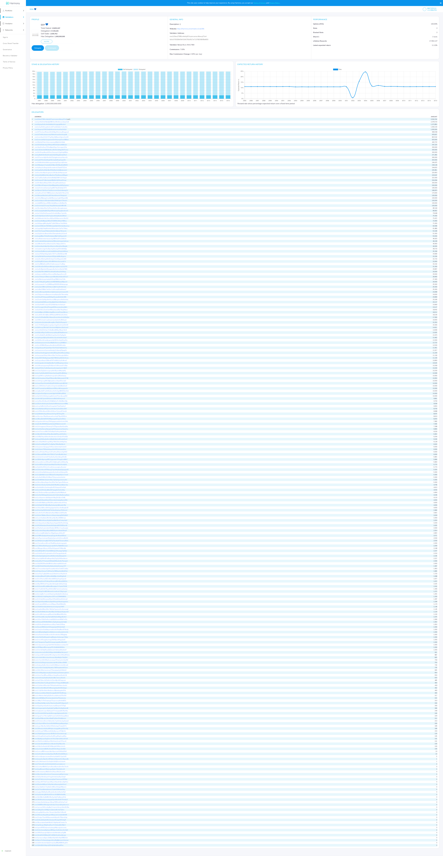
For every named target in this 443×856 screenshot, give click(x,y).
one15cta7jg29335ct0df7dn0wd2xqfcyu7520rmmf (51, 510)
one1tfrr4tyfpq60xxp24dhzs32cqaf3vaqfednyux (50, 183)
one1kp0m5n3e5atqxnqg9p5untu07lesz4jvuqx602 (51, 396)
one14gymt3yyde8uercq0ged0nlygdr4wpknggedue (51, 602)
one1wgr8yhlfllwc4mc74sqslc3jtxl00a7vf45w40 (50, 812)
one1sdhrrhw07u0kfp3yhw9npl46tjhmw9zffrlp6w (51, 513)
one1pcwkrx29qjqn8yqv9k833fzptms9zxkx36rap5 (51, 530)
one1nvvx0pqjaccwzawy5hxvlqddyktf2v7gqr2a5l (50, 756)
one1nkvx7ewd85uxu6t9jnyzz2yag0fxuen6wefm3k (51, 675)
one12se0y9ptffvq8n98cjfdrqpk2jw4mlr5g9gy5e (50, 335)
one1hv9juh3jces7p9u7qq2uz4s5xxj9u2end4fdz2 (50, 216)
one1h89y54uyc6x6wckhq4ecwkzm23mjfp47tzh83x (51, 437)
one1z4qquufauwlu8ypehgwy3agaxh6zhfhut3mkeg (51, 523)
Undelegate (52, 48)
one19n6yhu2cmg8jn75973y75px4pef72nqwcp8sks (51, 541)
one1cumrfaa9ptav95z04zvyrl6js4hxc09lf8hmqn (50, 518)
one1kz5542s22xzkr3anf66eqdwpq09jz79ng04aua (51, 310)
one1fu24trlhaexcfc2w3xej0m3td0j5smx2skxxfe (50, 761)
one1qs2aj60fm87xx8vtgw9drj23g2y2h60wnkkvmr (51, 558)
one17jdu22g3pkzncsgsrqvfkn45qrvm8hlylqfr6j (50, 371)
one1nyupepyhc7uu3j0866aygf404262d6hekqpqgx (51, 284)
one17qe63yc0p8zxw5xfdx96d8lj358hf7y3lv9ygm (51, 178)
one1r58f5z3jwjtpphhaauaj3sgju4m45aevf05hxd (50, 536)
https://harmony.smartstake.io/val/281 (190, 29)
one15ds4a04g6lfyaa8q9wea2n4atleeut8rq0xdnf (50, 650)
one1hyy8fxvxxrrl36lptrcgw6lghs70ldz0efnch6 (50, 769)
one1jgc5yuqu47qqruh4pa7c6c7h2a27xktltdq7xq (51, 348)
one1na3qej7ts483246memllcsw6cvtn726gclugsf (51, 591)
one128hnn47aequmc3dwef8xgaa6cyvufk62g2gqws (52, 185)
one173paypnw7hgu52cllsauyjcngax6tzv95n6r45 (51, 642)
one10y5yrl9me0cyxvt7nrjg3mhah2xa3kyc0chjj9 (50, 777)
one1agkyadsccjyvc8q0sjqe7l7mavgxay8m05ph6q (51, 711)
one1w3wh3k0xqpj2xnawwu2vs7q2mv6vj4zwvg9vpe (52, 495)
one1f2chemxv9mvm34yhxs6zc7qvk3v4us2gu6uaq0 (52, 721)
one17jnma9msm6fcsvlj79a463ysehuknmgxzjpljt (51, 543)
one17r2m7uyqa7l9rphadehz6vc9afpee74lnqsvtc (50, 231)
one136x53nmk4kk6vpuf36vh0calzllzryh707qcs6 (50, 741)
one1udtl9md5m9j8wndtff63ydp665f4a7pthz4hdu (51, 315)
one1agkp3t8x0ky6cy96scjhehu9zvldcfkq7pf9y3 (50, 792)
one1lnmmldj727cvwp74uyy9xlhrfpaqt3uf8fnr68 (50, 206)
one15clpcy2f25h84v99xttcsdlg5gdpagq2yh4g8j (51, 622)
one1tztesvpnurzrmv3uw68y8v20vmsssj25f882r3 (50, 343)
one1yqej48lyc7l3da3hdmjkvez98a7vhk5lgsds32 (50, 236)
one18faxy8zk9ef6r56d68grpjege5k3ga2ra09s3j (50, 419)
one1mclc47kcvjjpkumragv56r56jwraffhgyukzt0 (50, 640)
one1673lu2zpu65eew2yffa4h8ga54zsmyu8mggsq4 (52, 132)
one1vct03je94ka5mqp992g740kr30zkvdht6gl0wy (51, 442)
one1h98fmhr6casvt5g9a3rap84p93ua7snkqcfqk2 (51, 520)
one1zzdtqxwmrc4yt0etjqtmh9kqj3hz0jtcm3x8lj (50, 497)
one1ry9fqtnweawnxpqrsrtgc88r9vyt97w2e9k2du (50, 239)
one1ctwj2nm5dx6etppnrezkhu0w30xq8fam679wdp (52, 629)
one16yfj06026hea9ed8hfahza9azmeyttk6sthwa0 (50, 563)
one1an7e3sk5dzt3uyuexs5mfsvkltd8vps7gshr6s (51, 213)
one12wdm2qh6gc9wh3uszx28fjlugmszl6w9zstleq (51, 299)
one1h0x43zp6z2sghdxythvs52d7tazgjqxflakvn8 (50, 553)
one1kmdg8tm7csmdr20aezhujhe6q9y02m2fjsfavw (51, 594)
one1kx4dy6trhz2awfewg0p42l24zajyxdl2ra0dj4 (50, 487)
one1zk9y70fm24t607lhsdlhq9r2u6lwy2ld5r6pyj (50, 272)
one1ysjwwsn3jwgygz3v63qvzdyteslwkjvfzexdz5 (50, 447)
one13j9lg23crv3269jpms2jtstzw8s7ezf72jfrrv (49, 810)
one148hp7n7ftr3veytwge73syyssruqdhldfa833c (50, 701)
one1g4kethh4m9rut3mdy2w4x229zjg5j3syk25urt (51, 155)
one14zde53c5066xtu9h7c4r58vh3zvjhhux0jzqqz (50, 835)
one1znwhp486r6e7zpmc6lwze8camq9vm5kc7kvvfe (51, 767)
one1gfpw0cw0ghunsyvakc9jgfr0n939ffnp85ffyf (50, 393)
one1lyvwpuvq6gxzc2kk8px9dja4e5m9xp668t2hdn (51, 838)
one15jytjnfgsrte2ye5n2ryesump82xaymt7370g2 (50, 706)
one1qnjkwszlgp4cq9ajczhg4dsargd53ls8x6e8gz (51, 249)
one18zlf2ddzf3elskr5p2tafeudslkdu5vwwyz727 (50, 566)
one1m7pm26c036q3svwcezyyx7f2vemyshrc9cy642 (51, 660)
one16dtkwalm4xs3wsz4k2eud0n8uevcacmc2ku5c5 (51, 218)
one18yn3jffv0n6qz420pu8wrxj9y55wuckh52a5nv (51, 434)
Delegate (37, 48)
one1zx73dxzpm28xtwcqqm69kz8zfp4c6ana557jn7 (51, 277)
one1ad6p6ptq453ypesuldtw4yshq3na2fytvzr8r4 (51, 409)
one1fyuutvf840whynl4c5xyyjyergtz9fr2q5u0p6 (50, 627)
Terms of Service (259, 3)
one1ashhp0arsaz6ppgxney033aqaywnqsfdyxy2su (51, 429)
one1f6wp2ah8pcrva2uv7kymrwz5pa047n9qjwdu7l (51, 703)
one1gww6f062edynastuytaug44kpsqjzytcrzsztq (50, 827)
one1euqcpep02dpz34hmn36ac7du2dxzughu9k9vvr (51, 355)
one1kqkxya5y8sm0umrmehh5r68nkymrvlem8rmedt (51, 665)
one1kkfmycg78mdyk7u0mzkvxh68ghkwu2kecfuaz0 (51, 327)
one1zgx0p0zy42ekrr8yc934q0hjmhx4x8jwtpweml (51, 170)
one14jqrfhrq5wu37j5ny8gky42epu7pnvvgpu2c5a (51, 147)
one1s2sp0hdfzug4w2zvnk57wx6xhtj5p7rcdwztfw (51, 127)
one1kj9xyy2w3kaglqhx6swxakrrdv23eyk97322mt (51, 167)
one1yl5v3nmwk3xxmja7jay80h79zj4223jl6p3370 (51, 188)
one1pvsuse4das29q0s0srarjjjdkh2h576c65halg (50, 693)
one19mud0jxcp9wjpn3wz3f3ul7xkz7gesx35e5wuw (51, 482)
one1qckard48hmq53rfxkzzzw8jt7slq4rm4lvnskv (50, 287)
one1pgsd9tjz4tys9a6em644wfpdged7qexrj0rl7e (50, 726)
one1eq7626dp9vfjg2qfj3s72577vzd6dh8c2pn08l (51, 254)
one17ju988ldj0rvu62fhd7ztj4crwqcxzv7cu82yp (50, 264)
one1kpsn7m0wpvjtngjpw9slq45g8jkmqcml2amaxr (52, 840)
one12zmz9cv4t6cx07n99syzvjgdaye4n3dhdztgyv (51, 688)
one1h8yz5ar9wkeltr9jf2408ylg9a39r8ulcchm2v (50, 746)
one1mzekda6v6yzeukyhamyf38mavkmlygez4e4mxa (51, 241)
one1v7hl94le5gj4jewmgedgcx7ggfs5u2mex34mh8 (51, 325)
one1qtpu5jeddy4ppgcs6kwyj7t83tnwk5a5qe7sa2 (51, 802)
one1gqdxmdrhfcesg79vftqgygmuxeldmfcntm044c (51, 421)
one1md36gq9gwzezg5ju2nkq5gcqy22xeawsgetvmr (52, 673)
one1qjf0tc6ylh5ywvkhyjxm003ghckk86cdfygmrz (50, 256)
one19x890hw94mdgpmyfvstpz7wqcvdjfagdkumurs (52, 805)
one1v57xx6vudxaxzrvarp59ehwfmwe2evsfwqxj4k (51, 134)
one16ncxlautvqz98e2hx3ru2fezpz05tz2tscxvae (50, 772)
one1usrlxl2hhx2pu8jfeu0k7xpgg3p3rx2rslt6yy (50, 490)
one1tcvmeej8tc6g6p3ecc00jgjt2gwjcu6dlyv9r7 (50, 533)
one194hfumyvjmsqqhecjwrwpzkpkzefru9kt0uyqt (50, 320)
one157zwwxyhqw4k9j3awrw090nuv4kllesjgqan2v (51, 388)
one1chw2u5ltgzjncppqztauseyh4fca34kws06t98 (51, 662)
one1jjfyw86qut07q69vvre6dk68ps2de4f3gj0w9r (50, 576)
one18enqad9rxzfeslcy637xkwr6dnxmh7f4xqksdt (51, 195)
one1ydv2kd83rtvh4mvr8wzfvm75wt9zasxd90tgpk (51, 175)
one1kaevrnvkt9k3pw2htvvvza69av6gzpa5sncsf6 (50, 274)
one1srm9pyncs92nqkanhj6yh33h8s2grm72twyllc (51, 200)
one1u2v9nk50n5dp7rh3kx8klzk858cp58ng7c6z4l (51, 330)
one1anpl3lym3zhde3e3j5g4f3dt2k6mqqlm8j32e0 (51, 383)
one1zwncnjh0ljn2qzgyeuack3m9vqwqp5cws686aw (52, 140)
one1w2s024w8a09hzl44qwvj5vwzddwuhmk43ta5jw (52, 317)
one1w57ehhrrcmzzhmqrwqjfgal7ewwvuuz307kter (51, 779)
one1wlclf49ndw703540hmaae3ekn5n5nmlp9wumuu (52, 226)
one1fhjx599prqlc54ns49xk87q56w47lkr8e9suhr (50, 718)
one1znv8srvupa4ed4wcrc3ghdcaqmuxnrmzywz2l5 (51, 292)
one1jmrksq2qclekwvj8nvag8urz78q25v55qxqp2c (51, 322)
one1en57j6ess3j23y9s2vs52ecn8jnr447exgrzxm (50, 680)
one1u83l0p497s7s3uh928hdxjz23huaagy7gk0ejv (51, 551)
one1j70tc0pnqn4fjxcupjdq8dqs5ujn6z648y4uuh (50, 492)
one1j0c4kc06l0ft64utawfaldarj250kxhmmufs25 (50, 424)
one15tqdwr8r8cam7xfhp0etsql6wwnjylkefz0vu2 (50, 784)
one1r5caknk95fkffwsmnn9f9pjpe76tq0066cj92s (50, 604)
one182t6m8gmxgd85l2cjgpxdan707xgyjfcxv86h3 (51, 459)
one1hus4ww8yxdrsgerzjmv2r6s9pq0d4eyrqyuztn (51, 173)
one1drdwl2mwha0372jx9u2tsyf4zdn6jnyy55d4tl (51, 457)
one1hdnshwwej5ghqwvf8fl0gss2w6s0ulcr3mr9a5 (51, 830)
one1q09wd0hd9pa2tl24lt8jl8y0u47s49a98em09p (51, 401)
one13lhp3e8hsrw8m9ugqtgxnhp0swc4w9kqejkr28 (51, 508)
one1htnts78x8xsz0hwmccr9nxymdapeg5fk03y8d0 (51, 515)
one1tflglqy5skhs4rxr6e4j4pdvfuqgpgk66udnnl (50, 124)
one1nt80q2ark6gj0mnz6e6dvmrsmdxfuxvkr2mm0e (51, 632)
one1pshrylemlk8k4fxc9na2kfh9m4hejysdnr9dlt (50, 749)
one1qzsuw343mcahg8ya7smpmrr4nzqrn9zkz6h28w (52, 807)
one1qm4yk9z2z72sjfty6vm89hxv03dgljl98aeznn (50, 787)
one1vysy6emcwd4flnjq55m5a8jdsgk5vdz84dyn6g (51, 462)
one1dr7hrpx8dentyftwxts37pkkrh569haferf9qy (50, 789)
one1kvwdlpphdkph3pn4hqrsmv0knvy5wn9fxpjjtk (51, 246)
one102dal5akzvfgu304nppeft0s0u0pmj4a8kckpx (51, 145)
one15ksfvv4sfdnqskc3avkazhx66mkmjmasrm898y (51, 404)
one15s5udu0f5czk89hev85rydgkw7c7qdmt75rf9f (51, 586)
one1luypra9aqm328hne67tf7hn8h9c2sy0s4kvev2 (51, 360)
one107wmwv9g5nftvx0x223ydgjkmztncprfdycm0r (51, 157)
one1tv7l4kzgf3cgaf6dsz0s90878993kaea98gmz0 (51, 282)
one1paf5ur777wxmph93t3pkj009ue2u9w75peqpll (51, 561)
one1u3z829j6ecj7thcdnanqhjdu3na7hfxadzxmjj (50, 698)
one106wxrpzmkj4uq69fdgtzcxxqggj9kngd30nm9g (51, 728)
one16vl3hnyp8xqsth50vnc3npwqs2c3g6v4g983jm (51, 152)
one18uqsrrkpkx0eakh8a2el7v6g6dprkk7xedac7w (51, 822)
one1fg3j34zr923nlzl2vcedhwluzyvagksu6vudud (50, 467)
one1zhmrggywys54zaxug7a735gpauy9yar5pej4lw (51, 426)
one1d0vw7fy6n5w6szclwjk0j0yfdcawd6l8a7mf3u (51, 619)
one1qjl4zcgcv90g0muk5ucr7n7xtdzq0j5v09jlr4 (50, 825)
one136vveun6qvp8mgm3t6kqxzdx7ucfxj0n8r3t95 (51, 815)
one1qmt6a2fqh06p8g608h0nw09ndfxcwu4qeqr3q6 (52, 122)
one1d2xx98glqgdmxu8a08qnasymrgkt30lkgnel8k (51, 198)
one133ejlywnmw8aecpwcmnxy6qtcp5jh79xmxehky (51, 294)
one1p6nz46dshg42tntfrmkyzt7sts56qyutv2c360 (50, 259)
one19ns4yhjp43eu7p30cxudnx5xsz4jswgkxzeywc (51, 208)
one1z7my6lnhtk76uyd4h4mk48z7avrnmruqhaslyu (51, 589)
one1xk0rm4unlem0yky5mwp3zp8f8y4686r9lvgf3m (51, 843)
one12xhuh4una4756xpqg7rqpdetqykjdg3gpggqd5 (52, 470)
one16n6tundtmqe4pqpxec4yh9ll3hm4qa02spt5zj (51, 340)
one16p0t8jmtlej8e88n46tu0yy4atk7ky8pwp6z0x (50, 797)
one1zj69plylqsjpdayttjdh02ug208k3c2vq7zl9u (50, 279)
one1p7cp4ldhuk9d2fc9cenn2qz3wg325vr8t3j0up (51, 373)
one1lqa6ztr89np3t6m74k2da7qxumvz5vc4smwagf (51, 609)
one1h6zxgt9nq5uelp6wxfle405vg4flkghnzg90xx (50, 736)
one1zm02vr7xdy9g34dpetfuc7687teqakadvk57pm (51, 668)
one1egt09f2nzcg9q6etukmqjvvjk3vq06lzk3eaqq (50, 376)
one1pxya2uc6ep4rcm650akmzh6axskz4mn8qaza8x (52, 759)
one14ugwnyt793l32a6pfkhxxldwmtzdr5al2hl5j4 (50, 129)
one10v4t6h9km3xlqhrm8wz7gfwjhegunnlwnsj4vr (51, 480)
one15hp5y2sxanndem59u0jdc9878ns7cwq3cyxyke (51, 528)
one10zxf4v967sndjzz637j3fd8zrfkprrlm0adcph (50, 305)
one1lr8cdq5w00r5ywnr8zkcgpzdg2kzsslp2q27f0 (51, 266)
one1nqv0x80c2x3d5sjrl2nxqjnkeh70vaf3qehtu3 (50, 406)
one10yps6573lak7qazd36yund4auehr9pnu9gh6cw (51, 782)
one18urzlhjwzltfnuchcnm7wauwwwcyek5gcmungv (51, 774)
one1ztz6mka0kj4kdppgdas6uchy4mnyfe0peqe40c (51, 472)
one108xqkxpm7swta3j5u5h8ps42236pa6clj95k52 (51, 165)
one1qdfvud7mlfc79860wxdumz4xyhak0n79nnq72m (52, 193)
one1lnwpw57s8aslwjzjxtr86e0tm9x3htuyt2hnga (50, 180)
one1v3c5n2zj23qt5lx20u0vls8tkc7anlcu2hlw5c (50, 678)
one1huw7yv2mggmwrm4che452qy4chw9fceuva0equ (52, 353)
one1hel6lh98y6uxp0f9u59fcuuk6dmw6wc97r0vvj (51, 503)
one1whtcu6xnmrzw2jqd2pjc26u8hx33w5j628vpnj (51, 754)
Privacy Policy (274, 3)
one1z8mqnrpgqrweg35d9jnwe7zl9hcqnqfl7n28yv (51, 365)
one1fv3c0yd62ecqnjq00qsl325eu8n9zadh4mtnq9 (51, 599)
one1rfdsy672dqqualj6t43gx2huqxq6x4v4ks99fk (50, 297)
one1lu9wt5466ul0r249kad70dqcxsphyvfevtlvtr (50, 477)
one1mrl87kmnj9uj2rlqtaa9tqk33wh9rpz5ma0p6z (51, 464)
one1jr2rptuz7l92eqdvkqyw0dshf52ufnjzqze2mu (50, 449)
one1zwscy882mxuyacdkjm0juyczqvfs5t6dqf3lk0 (51, 751)
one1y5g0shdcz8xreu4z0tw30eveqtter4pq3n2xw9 (51, 233)
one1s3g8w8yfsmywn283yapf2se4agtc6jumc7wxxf (51, 475)
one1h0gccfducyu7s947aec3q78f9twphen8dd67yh (51, 571)
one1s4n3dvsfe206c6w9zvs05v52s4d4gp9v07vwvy (51, 150)
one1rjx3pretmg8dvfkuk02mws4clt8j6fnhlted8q (50, 794)
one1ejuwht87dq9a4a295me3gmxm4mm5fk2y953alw (52, 655)
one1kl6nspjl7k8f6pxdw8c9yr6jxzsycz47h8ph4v (50, 731)
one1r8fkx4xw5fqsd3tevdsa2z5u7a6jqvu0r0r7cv (50, 244)
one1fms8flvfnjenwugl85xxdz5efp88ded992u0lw (51, 614)
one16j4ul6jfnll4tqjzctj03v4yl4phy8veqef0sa (49, 845)
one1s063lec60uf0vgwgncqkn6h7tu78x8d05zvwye (51, 546)
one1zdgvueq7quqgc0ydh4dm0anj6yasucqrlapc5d (51, 645)
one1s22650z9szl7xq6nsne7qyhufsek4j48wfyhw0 (51, 386)
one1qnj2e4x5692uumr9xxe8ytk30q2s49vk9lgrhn (50, 302)
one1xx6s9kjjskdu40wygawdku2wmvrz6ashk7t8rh (51, 269)
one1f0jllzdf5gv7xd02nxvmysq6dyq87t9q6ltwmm (51, 332)
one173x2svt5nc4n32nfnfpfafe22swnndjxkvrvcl (50, 764)
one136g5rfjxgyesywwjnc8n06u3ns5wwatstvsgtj (50, 734)
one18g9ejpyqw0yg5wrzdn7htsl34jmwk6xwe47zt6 (51, 739)
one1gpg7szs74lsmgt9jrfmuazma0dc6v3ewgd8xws (52, 716)
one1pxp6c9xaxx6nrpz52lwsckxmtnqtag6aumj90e (51, 500)
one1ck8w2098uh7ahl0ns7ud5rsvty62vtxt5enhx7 (50, 289)
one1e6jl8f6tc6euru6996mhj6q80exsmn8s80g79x (51, 203)
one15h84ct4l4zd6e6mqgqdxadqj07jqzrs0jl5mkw (51, 162)
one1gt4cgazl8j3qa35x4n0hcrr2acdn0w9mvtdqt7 (51, 338)
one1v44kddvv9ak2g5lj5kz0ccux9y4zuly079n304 (50, 695)
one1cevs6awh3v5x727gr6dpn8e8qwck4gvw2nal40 (51, 137)
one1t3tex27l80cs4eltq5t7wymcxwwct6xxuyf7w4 (51, 119)
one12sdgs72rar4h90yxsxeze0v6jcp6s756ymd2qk (51, 817)
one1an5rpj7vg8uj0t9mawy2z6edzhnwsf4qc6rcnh (51, 574)
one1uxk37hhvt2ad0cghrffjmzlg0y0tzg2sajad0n (50, 160)
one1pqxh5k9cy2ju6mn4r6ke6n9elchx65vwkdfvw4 (51, 439)
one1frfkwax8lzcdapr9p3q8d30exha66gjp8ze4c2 (50, 617)
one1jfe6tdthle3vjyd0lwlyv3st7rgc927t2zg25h (49, 414)
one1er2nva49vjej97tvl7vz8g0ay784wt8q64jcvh (50, 444)
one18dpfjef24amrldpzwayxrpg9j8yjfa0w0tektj (50, 142)
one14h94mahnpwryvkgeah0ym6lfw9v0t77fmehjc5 (51, 800)
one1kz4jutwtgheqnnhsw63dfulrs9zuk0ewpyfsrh (50, 556)
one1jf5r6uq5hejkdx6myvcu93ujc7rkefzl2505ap (50, 624)
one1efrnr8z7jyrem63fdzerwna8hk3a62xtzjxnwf (50, 398)
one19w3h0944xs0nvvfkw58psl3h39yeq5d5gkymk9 (51, 612)
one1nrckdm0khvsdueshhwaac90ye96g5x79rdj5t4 (51, 657)
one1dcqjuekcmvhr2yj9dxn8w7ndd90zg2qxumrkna (51, 363)
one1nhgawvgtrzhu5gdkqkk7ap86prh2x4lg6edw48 (51, 708)
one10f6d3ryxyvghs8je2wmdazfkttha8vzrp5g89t (50, 833)
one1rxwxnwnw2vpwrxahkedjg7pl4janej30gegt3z (51, 350)
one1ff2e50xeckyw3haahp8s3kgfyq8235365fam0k (51, 525)
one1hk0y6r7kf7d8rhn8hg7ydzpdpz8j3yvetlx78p (50, 505)
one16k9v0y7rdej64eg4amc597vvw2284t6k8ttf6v (50, 596)
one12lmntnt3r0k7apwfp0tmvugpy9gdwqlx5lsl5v (51, 713)
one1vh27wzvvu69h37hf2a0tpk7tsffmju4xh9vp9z (50, 431)
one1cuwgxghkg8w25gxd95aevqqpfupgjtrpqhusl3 (51, 211)
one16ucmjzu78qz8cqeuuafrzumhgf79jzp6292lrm (51, 416)
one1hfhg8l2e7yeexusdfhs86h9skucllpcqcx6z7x (50, 261)
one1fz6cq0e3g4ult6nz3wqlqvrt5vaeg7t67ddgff (50, 820)
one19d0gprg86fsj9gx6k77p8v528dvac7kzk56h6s (51, 223)
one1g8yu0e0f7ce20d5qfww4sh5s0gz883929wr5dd (52, 391)
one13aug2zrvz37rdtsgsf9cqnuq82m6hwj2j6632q (51, 581)
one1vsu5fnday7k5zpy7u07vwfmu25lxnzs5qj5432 (51, 452)
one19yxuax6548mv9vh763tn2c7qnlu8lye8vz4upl (51, 454)
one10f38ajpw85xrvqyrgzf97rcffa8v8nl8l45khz (50, 647)
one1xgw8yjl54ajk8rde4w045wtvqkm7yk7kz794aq (51, 228)
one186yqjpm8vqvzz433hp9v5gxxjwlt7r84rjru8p (50, 548)
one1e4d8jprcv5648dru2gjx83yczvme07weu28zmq (51, 312)
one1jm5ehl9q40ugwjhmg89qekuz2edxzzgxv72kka (51, 637)
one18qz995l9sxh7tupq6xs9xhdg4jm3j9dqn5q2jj (51, 584)
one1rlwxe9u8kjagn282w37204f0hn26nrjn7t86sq (50, 221)
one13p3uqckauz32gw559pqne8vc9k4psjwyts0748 (51, 378)
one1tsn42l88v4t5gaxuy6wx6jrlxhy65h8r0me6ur (50, 345)
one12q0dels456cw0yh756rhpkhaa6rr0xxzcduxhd (51, 685)
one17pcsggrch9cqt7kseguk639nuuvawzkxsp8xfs (51, 307)
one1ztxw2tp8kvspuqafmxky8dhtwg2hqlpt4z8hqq (51, 251)
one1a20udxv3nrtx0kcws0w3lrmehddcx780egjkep (51, 635)
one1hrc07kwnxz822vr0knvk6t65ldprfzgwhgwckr (50, 579)
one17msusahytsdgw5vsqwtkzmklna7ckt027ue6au (51, 569)
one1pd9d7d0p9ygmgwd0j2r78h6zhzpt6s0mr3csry (51, 358)
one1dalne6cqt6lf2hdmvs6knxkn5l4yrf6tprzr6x (50, 744)
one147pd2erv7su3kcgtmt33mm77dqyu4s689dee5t (51, 683)
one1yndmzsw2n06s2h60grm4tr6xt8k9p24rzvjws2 (51, 652)
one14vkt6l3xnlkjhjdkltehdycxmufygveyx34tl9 (49, 607)
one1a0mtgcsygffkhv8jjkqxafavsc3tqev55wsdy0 (50, 381)
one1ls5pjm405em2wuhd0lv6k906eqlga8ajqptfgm (51, 723)
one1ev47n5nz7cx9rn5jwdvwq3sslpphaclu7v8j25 (51, 368)
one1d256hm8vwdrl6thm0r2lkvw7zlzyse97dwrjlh (51, 411)
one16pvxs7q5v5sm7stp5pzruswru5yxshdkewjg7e (51, 190)
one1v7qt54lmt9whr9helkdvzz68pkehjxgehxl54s (50, 690)
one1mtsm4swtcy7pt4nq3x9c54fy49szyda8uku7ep (51, 485)
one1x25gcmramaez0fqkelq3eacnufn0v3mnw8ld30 (51, 538)
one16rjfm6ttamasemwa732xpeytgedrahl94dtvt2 (50, 670)
